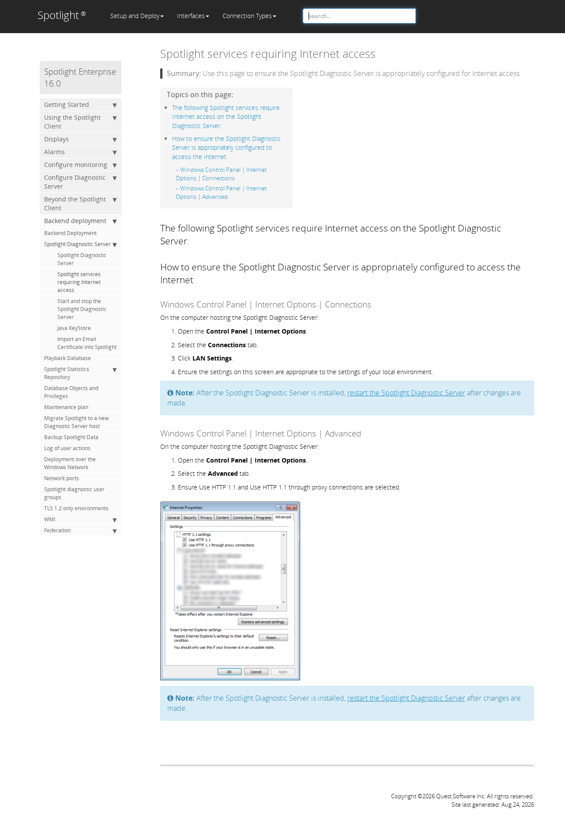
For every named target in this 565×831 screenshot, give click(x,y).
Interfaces (191, 15)
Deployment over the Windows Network (70, 463)
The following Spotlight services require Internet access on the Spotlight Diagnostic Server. (226, 116)
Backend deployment (75, 220)
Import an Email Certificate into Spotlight (87, 343)
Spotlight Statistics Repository (66, 373)
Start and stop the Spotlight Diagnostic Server (81, 309)
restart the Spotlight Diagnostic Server (406, 393)
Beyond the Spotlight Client (75, 203)
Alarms (54, 152)
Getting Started (66, 104)
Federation (57, 530)
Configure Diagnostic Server (74, 181)
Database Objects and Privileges (71, 392)
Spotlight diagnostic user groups (74, 493)
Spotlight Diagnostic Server (77, 244)
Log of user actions (67, 448)
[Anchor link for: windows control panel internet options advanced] (231, 196)
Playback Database (67, 358)
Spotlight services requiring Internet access (79, 282)
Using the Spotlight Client (72, 121)
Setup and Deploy (134, 15)
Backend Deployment (70, 233)
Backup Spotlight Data (71, 437)
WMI (49, 519)
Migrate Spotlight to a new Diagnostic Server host (76, 422)
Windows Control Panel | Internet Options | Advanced (221, 192)
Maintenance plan (66, 407)
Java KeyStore (74, 328)
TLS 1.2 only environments (76, 508)
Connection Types (247, 15)
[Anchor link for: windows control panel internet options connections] (238, 178)
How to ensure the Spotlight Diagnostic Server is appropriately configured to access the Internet (226, 147)
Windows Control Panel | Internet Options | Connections (221, 174)
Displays (56, 139)
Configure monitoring (75, 164)
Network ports (61, 478)
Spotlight (62, 15)
